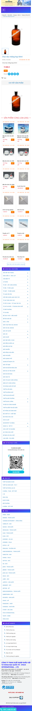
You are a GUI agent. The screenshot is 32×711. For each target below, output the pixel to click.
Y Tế (4, 494)
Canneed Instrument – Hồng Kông (12, 520)
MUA (6, 70)
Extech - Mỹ (6, 545)
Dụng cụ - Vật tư (7, 426)
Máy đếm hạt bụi (7, 346)
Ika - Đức (5, 563)
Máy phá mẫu (6, 355)
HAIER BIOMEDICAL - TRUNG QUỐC (11, 551)
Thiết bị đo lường (8, 401)
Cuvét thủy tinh (21, 186)
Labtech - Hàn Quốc (8, 582)
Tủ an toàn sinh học (9, 300)
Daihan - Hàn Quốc (8, 527)
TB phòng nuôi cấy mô (9, 386)
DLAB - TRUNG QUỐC (8, 533)
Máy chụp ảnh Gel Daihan (10, 324)
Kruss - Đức (6, 576)
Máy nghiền (6, 349)
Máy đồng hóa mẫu (8, 352)
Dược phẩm (6, 500)
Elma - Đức (6, 536)
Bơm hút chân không (9, 383)
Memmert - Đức (7, 585)
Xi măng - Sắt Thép (8, 506)
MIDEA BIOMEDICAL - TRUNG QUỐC (11, 591)
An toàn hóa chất (8, 432)
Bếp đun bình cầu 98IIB (8, 184)
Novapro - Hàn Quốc (8, 597)
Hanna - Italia (7, 557)
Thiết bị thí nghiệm (11, 636)
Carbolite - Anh (7, 524)
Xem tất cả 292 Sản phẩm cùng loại (16, 264)
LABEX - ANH (6, 579)
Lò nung (5, 282)
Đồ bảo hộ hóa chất (9, 435)
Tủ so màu (6, 312)
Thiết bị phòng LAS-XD (9, 488)
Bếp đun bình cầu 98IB (8, 161)
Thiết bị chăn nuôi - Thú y (10, 485)
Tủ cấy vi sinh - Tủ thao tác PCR (12, 303)
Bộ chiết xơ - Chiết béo (9, 413)
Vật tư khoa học (10, 626)
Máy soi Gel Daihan (8, 328)
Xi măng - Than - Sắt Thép (10, 491)
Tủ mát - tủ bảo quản (9, 291)
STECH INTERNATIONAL (9, 612)
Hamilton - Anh (7, 554)
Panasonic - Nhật (8, 603)
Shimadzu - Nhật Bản (8, 606)
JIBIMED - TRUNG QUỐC (8, 570)
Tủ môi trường (7, 309)
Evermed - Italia (7, 542)
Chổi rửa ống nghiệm (8, 209)
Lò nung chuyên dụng (11, 646)
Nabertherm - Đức (8, 594)
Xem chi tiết (11, 133)
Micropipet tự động (9, 423)
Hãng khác (6, 619)
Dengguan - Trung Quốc (9, 530)
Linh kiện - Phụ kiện (8, 438)
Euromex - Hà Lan (8, 539)
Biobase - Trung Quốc (9, 517)
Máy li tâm (6, 321)
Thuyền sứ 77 (6, 233)
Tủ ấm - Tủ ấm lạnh (8, 288)
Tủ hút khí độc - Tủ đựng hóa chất (13, 306)
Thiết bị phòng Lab (10, 633)
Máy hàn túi (6, 377)
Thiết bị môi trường (8, 398)
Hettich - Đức (6, 560)
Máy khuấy (6, 337)
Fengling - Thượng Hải (9, 548)
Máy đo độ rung (7, 374)
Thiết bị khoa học (10, 630)
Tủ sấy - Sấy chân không (10, 285)
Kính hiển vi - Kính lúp (9, 275)
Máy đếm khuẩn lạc (8, 343)
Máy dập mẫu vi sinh (8, 340)
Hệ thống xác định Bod (9, 410)
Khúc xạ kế (6, 420)
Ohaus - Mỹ (6, 600)
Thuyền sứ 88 (20, 233)
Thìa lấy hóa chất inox (8, 257)
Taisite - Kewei (6, 616)
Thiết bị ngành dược (8, 482)
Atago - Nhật (6, 514)
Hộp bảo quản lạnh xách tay (11, 297)
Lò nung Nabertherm (11, 643)
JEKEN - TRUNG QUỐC (8, 566)
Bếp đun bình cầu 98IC (23, 161)
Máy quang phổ (7, 358)
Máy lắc (5, 334)
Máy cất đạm (6, 364)
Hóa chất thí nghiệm (9, 429)
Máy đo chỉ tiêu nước (9, 370)
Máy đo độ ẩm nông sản (10, 367)
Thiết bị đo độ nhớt (8, 395)
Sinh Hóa (5, 497)
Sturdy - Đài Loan (8, 609)
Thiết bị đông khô (8, 392)
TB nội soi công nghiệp (9, 404)
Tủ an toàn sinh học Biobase (13, 649)
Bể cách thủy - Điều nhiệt (10, 315)
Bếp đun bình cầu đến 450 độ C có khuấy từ (22, 136)
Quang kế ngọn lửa (8, 361)
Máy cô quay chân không (10, 380)
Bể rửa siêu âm (7, 318)
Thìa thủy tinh (20, 257)
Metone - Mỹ (6, 588)
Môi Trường (6, 503)
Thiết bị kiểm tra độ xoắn (10, 407)
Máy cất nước (7, 331)
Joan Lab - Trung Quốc (9, 573)
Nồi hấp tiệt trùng (8, 272)
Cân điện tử (6, 278)
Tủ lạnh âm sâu (7, 294)
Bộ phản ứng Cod (8, 416)
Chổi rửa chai (20, 209)
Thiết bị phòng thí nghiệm (12, 656)
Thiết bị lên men (7, 389)
